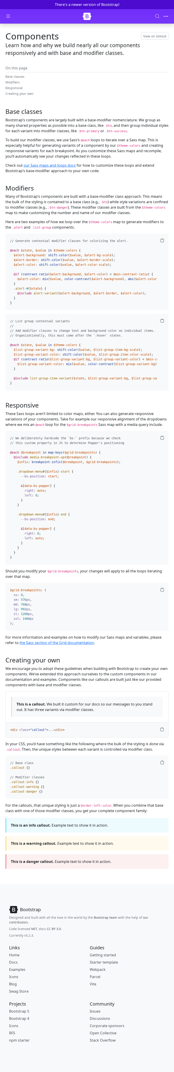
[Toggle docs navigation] (8, 16)
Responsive (14, 88)
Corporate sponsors (107, 1025)
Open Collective (103, 1032)
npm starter (19, 1040)
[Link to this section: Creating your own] (64, 660)
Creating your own (19, 93)
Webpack (98, 969)
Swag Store (19, 991)
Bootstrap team (105, 917)
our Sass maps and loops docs (50, 165)
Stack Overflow (103, 1040)
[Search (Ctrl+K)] (157, 16)
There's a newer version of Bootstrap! (87, 4)
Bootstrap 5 (19, 1011)
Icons (13, 976)
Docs (13, 962)
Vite (93, 984)
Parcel (95, 976)
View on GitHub (155, 36)
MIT (34, 929)
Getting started (103, 954)
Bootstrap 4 (19, 1018)
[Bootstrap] (87, 16)
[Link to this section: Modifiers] (38, 188)
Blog (13, 984)
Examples (17, 969)
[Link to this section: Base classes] (46, 111)
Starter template (104, 962)
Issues (95, 1011)
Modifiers (12, 82)
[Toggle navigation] (165, 16)
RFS (12, 1032)
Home (14, 954)
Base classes (14, 76)
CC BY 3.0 (54, 929)
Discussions (100, 1018)
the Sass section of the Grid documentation (56, 642)
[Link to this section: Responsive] (43, 405)
